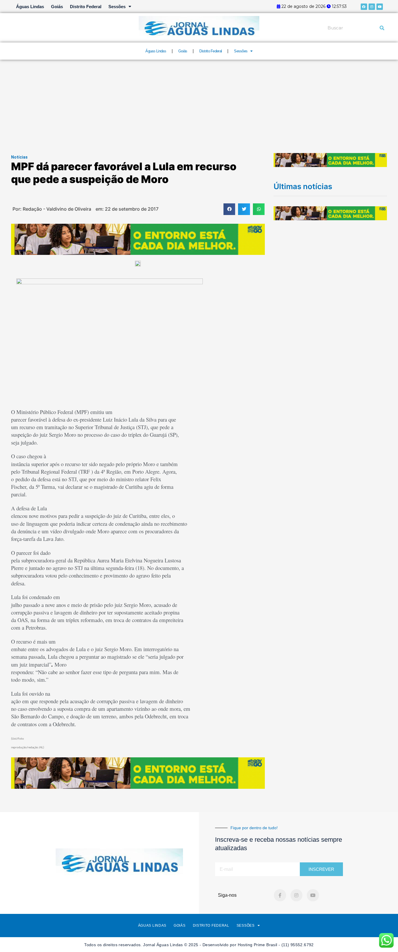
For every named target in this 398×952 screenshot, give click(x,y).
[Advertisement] (199, 103)
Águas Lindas (30, 6)
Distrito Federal (85, 6)
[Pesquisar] (381, 27)
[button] (229, 209)
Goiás (57, 6)
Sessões (117, 6)
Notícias (19, 157)
